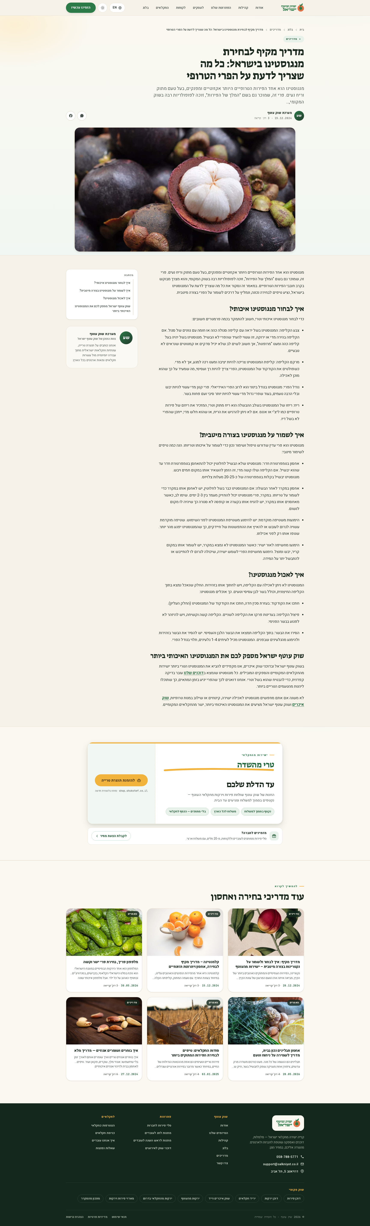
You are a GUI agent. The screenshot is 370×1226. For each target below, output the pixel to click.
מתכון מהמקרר (90, 1198)
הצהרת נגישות (75, 1217)
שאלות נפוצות (105, 1148)
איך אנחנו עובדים (103, 1140)
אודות (259, 7)
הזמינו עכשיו (80, 7)
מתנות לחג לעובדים (158, 1133)
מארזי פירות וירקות (121, 1198)
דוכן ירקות (271, 1198)
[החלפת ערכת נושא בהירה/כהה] (102, 7)
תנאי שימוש (119, 1217)
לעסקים (198, 7)
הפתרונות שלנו (221, 7)
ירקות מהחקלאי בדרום (157, 1198)
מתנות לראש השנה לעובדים (152, 1140)
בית (302, 30)
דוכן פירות (294, 1198)
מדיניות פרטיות (97, 1217)
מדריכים (275, 30)
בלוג (146, 7)
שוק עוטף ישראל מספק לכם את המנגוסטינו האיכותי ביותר (102, 308)
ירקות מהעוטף (190, 1198)
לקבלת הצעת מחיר (113, 836)
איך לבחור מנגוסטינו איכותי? (112, 283)
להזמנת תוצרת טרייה (115, 782)
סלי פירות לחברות (159, 1125)
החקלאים (162, 7)
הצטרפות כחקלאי (103, 1125)
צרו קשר (222, 1163)
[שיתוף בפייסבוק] (70, 116)
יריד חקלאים (247, 1198)
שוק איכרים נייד (219, 1198)
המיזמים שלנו (218, 1133)
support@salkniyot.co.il (280, 1164)
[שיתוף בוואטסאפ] (82, 116)
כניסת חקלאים (105, 1133)
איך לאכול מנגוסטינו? (116, 298)
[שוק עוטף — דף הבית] (292, 7)
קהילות (243, 7)
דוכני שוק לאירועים (158, 1148)
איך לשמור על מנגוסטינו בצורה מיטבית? (104, 290)
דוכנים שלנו (194, 673)
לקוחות (181, 7)
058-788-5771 (287, 1156)
